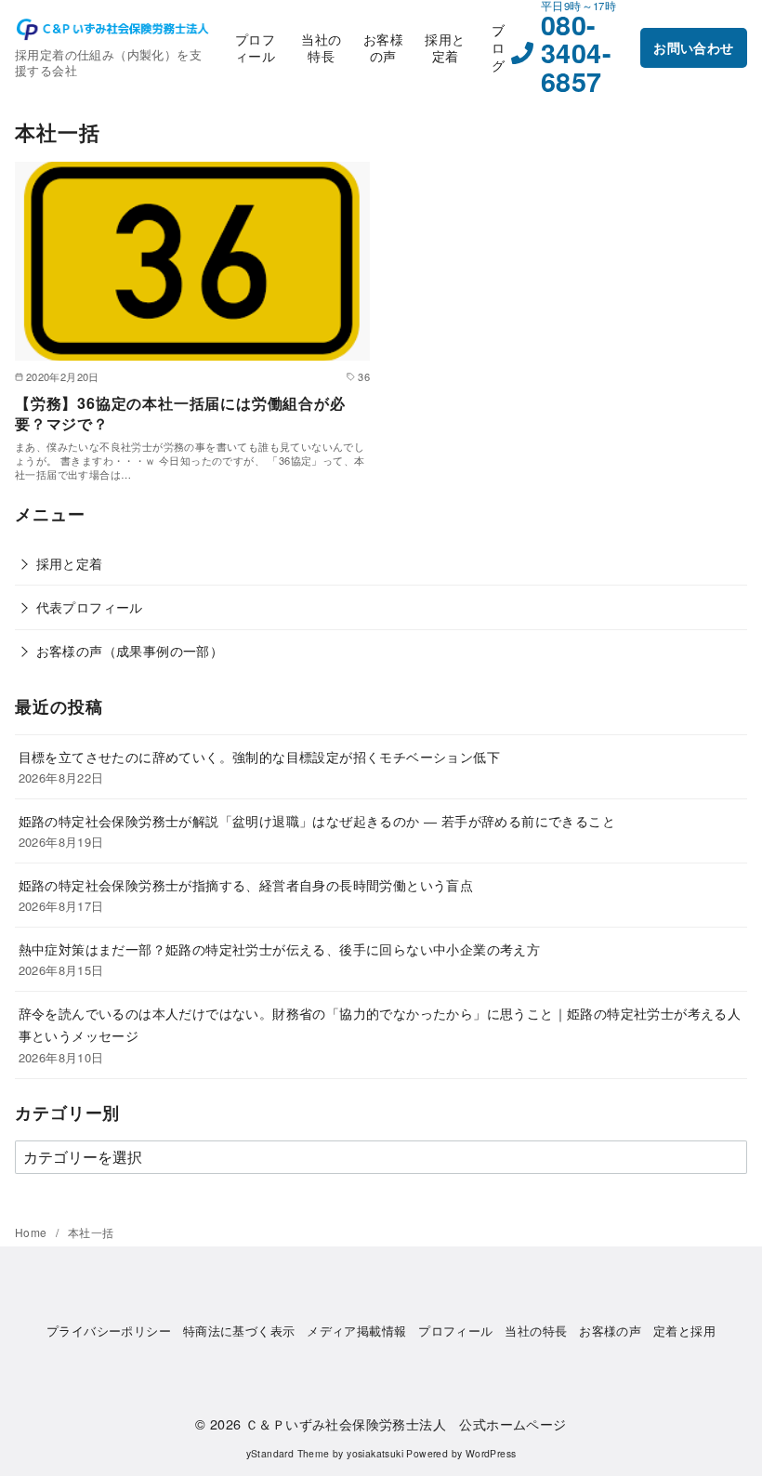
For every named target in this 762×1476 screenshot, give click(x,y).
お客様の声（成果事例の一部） (130, 650)
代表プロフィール (89, 606)
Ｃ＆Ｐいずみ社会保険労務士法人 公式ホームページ (406, 1423)
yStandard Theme (288, 1453)
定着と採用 (684, 1330)
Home (32, 1232)
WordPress (491, 1453)
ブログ (498, 46)
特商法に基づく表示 (239, 1330)
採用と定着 (445, 47)
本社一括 (91, 1232)
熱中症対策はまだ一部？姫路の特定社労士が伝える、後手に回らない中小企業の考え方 (280, 948)
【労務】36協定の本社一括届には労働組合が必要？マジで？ (180, 413)
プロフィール (255, 47)
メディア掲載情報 (356, 1330)
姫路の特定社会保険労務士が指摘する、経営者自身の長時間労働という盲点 (246, 884)
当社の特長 (321, 47)
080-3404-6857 (576, 52)
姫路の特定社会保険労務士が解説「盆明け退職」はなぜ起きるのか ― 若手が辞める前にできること (317, 820)
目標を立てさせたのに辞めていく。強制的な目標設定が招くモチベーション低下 (259, 756)
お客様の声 (383, 47)
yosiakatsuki (375, 1453)
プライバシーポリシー (108, 1330)
